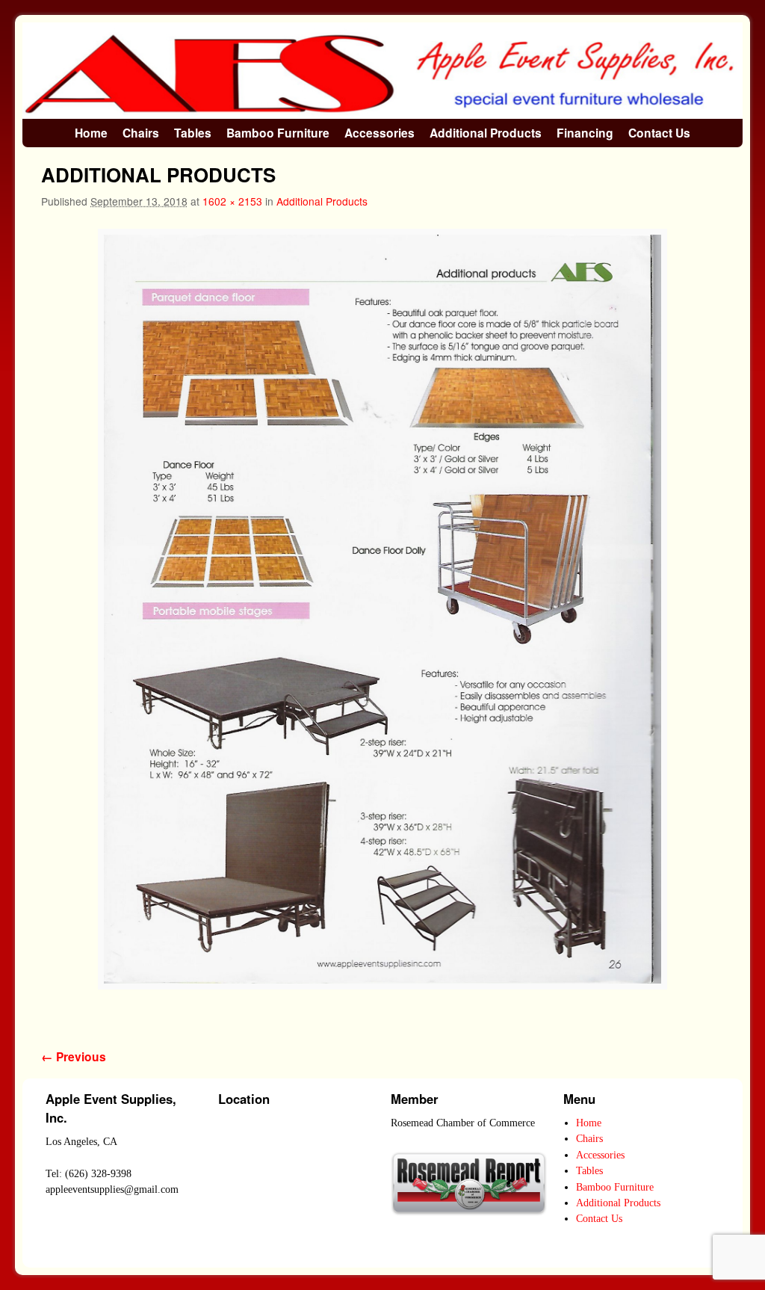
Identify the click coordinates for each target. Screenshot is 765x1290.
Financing (585, 132)
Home (91, 132)
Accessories (379, 132)
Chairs (141, 132)
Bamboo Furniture (277, 132)
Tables (192, 132)
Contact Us (659, 132)
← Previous (73, 1056)
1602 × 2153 (232, 201)
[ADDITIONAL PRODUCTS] (382, 609)
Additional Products (486, 132)
